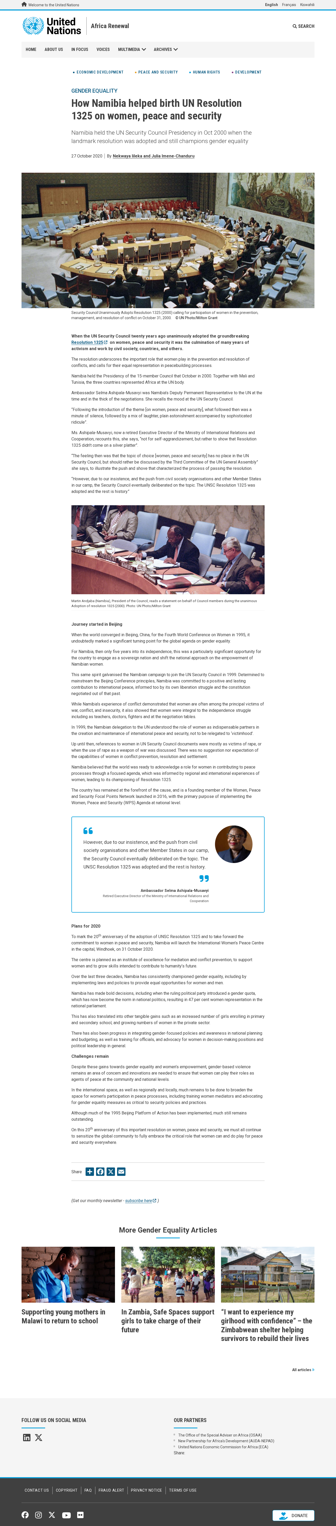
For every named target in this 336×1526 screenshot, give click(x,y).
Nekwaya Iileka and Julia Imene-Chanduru (154, 156)
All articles (301, 1370)
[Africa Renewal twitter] (38, 1439)
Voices (103, 49)
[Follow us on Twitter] (51, 1517)
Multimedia (129, 49)
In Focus (79, 49)
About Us (54, 49)
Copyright (67, 1490)
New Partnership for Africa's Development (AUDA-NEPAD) (226, 1441)
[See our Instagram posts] (38, 1517)
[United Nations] (52, 26)
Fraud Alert (111, 1490)
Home (31, 49)
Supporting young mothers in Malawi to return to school (63, 1316)
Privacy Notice (146, 1490)
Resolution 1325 (87, 342)
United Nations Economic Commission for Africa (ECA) (223, 1447)
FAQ (88, 1490)
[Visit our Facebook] (25, 1517)
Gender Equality (94, 91)
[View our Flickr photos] (80, 1517)
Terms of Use (183, 1490)
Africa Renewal (110, 26)
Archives (163, 49)
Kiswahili (307, 5)
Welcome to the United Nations (53, 5)
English (271, 5)
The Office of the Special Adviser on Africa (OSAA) (220, 1435)
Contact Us (37, 1490)
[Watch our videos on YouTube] (66, 1518)
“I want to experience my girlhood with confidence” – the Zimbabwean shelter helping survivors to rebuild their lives (266, 1325)
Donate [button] (299, 1515)
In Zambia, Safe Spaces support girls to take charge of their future (167, 1321)
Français (289, 5)
